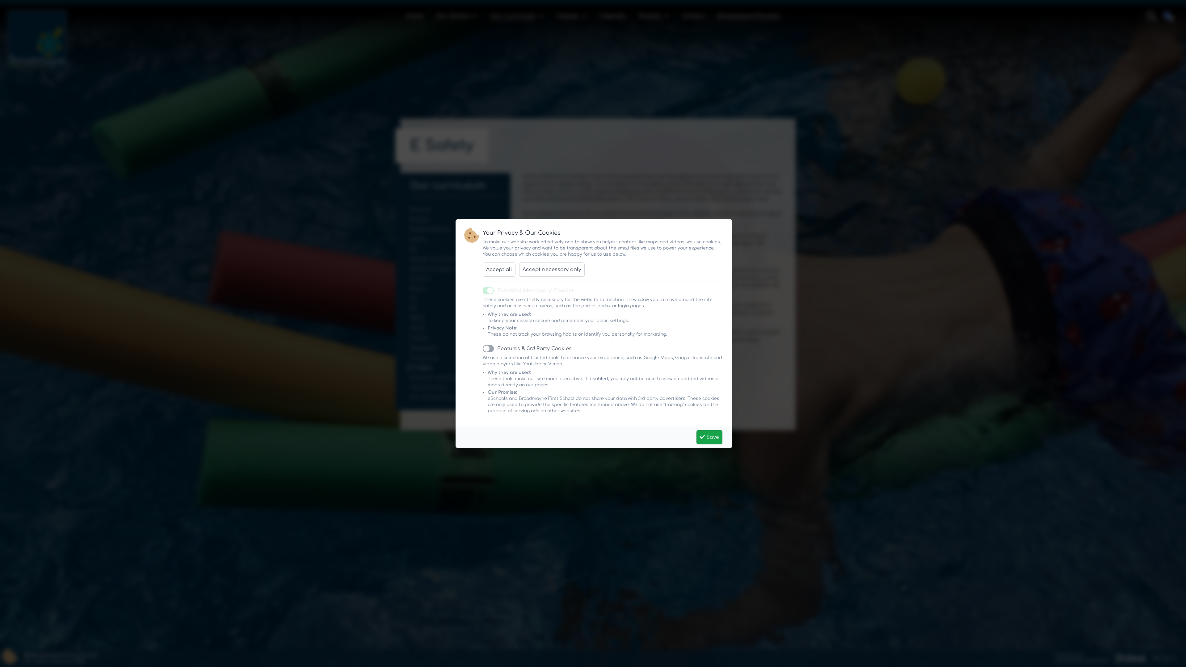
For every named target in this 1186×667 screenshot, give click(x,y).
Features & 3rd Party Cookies (535, 348)
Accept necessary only (552, 269)
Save (712, 437)
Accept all (499, 269)
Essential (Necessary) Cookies (536, 290)
